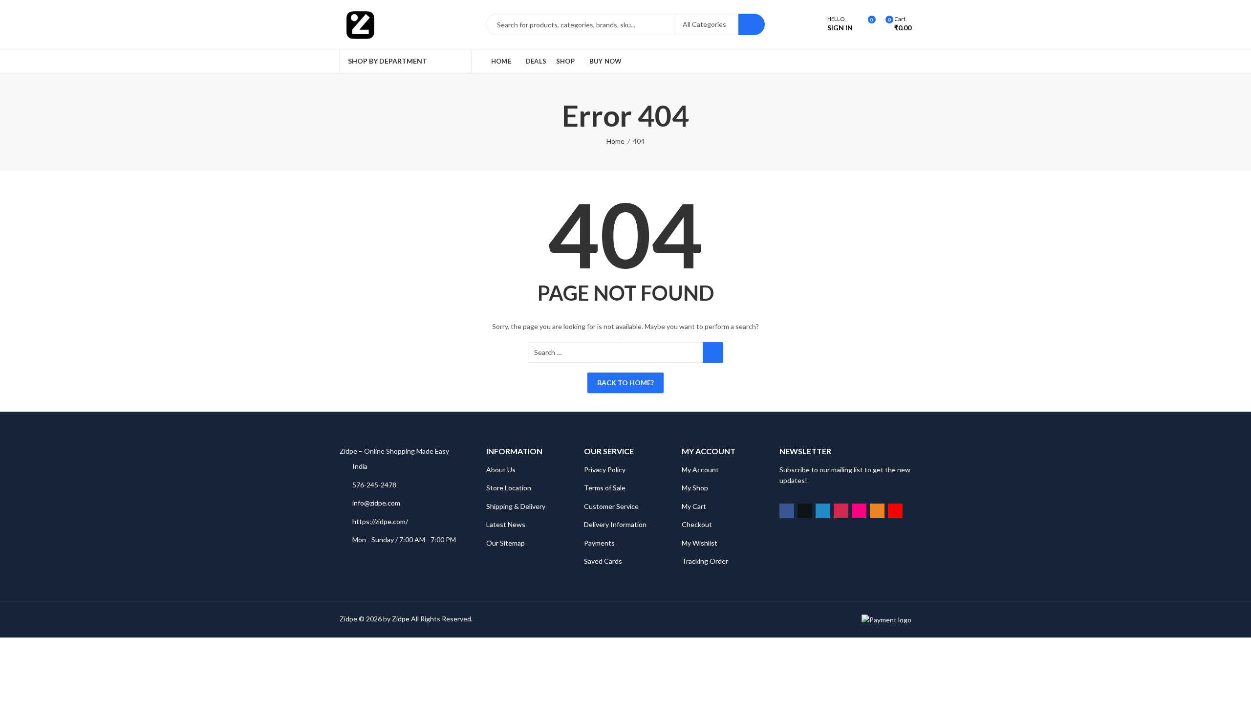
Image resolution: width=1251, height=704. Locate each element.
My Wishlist (699, 543)
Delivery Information (615, 524)
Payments (599, 543)
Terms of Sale (605, 488)
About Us (501, 469)
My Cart (694, 506)
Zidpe (401, 619)
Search (751, 24)
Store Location (508, 488)
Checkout (697, 524)
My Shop (695, 488)
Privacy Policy (605, 469)
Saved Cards (603, 561)
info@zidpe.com (376, 503)
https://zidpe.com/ (380, 521)
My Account (700, 469)
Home (615, 141)
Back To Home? (625, 382)
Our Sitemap (505, 543)
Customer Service (611, 506)
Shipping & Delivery (515, 506)
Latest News (505, 524)
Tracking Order (705, 561)
